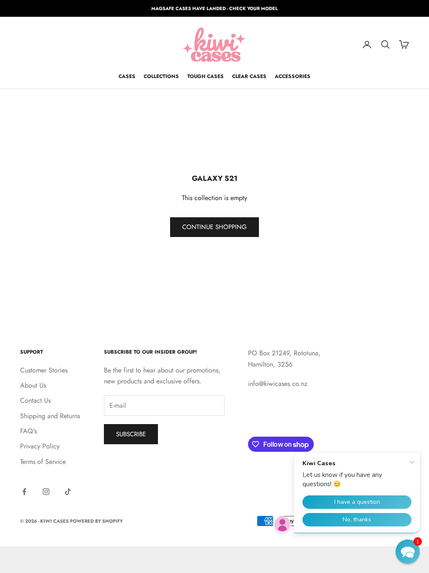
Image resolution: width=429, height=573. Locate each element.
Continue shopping (214, 227)
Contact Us (35, 400)
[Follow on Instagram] (46, 491)
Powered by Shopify (96, 521)
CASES (127, 76)
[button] (407, 551)
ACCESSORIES (292, 76)
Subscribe (131, 434)
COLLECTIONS (161, 76)
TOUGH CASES (205, 76)
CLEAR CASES (249, 76)
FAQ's (28, 431)
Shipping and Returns (50, 416)
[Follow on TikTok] (68, 491)
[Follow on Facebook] (24, 491)
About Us (33, 385)
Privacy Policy (39, 446)
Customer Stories (43, 370)
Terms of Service (43, 461)
